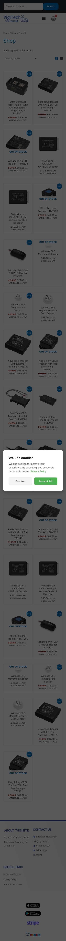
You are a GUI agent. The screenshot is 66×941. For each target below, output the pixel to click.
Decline (20, 481)
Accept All (46, 481)
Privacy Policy (38, 471)
